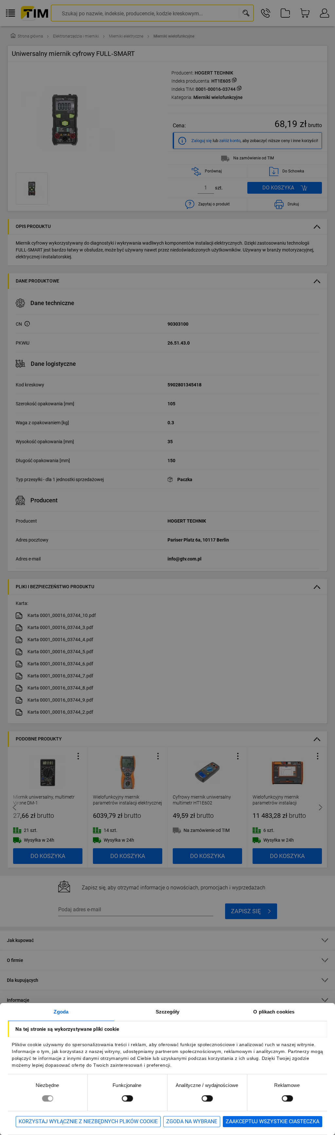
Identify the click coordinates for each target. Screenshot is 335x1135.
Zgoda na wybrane (191, 1121)
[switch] (127, 1098)
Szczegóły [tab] (168, 1011)
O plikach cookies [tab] (273, 1011)
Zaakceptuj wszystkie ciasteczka (272, 1121)
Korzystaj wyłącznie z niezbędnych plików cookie (88, 1121)
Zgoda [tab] (61, 1011)
